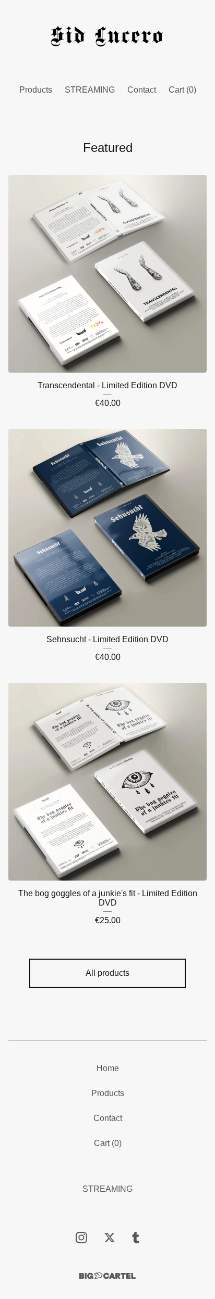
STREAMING (90, 89)
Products (35, 89)
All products (107, 973)
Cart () (182, 89)
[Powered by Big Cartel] (107, 1275)
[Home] (107, 38)
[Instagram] (81, 1237)
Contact (141, 89)
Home (108, 1068)
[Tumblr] (136, 1237)
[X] (109, 1237)
